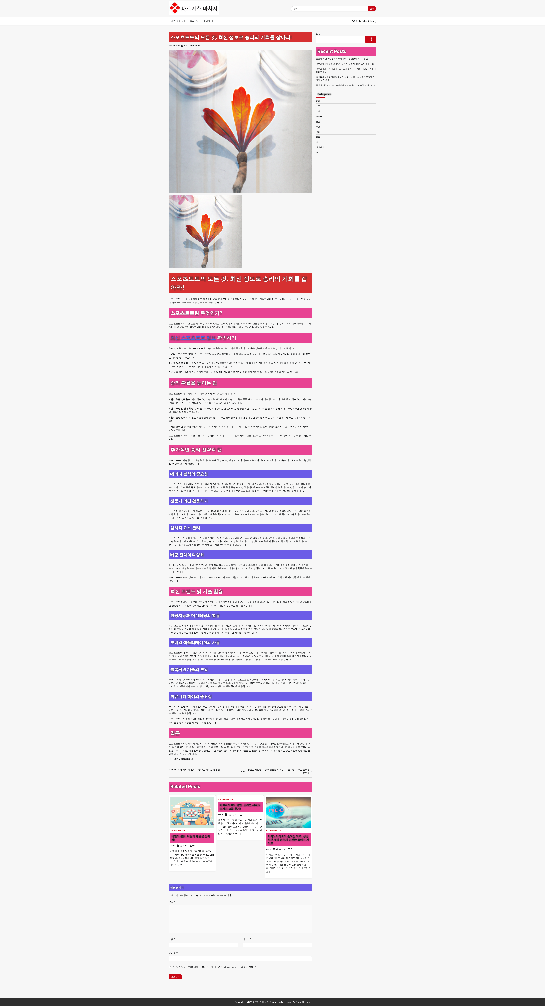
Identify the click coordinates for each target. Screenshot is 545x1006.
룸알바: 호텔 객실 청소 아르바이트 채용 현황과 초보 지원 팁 (342, 58)
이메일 (247, 939)
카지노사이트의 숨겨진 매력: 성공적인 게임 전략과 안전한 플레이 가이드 (288, 839)
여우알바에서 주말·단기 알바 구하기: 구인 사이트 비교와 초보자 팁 (345, 63)
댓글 (172, 901)
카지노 (319, 116)
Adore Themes (303, 1002)
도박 (318, 111)
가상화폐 (320, 147)
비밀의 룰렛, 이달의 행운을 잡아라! (190, 837)
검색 (318, 34)
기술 (318, 142)
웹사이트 (173, 953)
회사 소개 (195, 21)
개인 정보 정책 (178, 21)
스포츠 (319, 106)
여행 (318, 132)
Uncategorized (186, 758)
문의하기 (208, 21)
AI (317, 152)
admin (197, 45)
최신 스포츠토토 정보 (193, 338)
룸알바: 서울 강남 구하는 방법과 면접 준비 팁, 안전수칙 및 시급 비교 (345, 85)
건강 (318, 101)
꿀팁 (318, 121)
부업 (318, 126)
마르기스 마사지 (261, 1002)
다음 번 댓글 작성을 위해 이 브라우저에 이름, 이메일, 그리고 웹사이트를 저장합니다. (215, 966)
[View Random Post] (353, 21)
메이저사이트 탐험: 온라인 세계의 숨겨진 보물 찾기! (240, 806)
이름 (172, 939)
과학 (318, 137)
